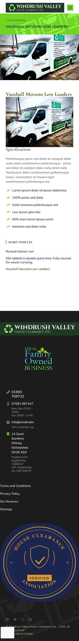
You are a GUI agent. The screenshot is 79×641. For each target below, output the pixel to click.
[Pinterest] (30, 619)
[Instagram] (22, 619)
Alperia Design (24, 633)
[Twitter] (14, 619)
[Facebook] (7, 619)
